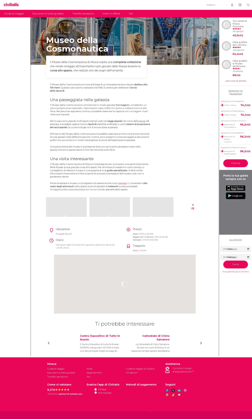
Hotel (90, 369)
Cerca (235, 264)
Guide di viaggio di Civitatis (140, 369)
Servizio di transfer (235, 93)
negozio (122, 183)
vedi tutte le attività (235, 81)
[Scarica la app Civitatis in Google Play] (235, 195)
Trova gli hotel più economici (235, 272)
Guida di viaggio (14, 13)
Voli (131, 13)
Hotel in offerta (111, 13)
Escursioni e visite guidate (48, 13)
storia (142, 121)
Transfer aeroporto (83, 13)
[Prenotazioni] (232, 5)
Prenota (235, 163)
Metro (135, 250)
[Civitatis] (54, 415)
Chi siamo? (132, 372)
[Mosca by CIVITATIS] (12, 4)
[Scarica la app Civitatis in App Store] (235, 188)
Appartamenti (94, 372)
